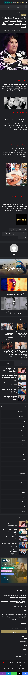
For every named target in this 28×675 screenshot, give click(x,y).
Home (24, 651)
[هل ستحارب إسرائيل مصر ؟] (22, 385)
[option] (14, 267)
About (24, 649)
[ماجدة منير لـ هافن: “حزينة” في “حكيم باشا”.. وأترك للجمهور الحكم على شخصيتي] (22, 370)
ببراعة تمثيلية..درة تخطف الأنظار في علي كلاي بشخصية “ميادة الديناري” (8, 352)
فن (14, 263)
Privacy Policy (22, 654)
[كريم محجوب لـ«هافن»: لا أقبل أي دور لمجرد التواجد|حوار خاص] (21, 326)
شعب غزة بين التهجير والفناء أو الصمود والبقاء (9, 390)
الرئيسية (24, 12)
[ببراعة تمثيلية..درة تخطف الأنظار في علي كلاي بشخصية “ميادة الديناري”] (7, 345)
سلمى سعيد (22, 237)
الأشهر (21, 363)
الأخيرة (7, 363)
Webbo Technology (16, 665)
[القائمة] (2, 3)
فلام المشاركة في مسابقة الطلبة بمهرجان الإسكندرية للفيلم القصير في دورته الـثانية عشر (14, 268)
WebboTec (9, 665)
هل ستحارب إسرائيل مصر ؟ (10, 383)
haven (24, 30)
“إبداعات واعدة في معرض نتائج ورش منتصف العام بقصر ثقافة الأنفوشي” (9, 377)
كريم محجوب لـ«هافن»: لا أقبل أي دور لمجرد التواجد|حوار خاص (21, 333)
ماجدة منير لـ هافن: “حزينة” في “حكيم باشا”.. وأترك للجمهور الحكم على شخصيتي (9, 369)
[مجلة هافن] (14, 2)
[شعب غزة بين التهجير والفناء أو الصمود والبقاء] (22, 391)
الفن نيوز (19, 12)
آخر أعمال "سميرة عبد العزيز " (17, 229)
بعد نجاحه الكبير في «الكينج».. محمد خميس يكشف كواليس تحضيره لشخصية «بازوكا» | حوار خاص (21, 353)
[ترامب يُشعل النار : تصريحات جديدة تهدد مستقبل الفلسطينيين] (22, 398)
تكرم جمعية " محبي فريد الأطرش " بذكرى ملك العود (14, 233)
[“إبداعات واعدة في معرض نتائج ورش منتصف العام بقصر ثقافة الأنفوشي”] (22, 377)
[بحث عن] (26, 3)
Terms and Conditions (21, 656)
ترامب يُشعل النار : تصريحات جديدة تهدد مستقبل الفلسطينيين (10, 397)
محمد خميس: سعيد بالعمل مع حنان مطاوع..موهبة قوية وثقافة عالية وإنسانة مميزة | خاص (8, 334)
